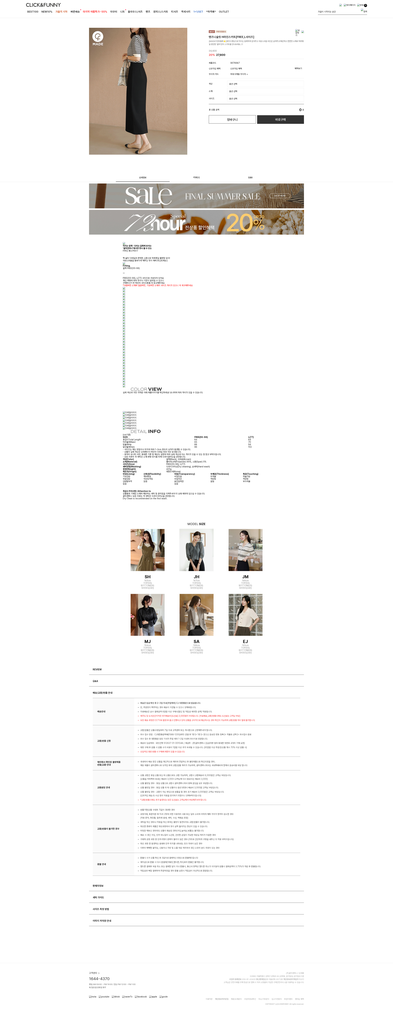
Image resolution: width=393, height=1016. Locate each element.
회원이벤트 (288, 999)
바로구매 (280, 119)
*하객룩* (211, 11)
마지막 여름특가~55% (95, 11)
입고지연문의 (277, 999)
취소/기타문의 (263, 999)
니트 (122, 11)
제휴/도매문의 (236, 999)
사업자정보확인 (250, 999)
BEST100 (32, 11)
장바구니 (232, 120)
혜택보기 (298, 68)
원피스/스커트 (160, 11)
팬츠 (148, 11)
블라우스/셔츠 (135, 11)
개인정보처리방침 (221, 999)
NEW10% (46, 11)
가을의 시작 (61, 11)
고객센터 (93, 973)
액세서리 (185, 11)
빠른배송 (75, 11)
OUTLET (224, 11)
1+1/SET (198, 11)
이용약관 (209, 999)
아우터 (113, 11)
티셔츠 (174, 11)
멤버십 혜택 (299, 999)
